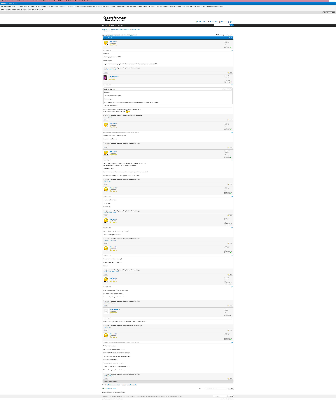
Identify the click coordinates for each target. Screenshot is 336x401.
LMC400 (106, 69)
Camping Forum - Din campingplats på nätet (112, 29)
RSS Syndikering (165, 396)
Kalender (223, 22)
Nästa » (131, 35)
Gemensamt (127, 29)
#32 (232, 84)
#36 (232, 227)
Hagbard (113, 41)
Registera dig (73, 0)
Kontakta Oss (113, 396)
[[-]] (103, 68)
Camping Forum (121, 396)
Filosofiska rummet (135, 29)
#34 (232, 160)
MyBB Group (120, 399)
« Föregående (110, 35)
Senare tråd (115, 381)
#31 (232, 50)
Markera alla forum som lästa (153, 396)
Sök (205, 22)
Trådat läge (230, 37)
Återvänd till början (130, 396)
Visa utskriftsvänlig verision (110, 388)
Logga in (65, 0)
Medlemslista (214, 22)
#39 (232, 318)
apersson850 (114, 309)
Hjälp (231, 22)
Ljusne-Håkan (113, 76)
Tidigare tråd (107, 381)
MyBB (109, 399)
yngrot (114, 69)
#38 (232, 286)
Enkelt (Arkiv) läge (140, 396)
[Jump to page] (135, 35)
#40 (232, 342)
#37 (232, 255)
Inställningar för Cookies (176, 396)
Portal (199, 22)
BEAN (105, 271)
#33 (232, 132)
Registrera (120, 25)
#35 (232, 196)
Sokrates (110, 69)
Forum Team (106, 396)
